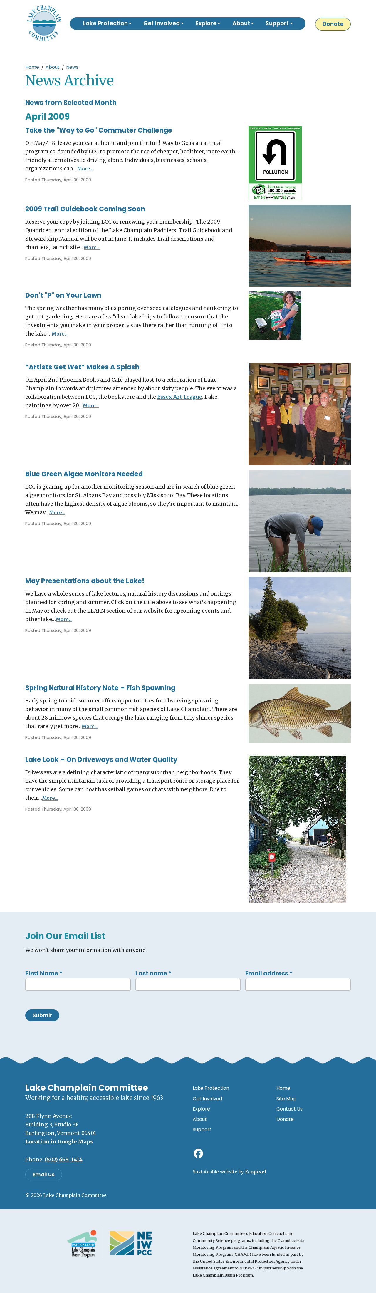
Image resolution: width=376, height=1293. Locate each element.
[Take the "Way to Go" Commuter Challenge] (275, 163)
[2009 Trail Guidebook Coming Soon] (300, 246)
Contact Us (289, 1109)
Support (202, 1129)
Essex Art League (179, 397)
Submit (42, 1015)
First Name (44, 973)
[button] (107, 23)
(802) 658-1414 (64, 1159)
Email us (44, 1174)
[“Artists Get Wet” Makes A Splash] (300, 414)
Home (32, 67)
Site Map (286, 1098)
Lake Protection (211, 1088)
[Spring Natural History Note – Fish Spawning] (300, 713)
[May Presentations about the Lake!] (300, 628)
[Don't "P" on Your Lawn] (275, 315)
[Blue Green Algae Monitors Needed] (300, 521)
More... (85, 169)
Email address (269, 973)
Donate (333, 24)
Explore (201, 1109)
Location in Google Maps (59, 1141)
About (53, 67)
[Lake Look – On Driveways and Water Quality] (297, 829)
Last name (153, 973)
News (72, 67)
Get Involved (207, 1098)
